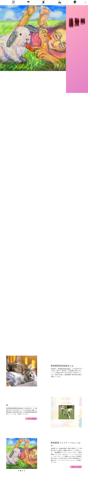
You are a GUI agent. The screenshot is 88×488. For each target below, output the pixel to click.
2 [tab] (20, 470)
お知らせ (13, 3)
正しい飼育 (59, 3)
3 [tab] (22, 470)
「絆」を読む (31, 418)
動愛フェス (43, 3)
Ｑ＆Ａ (75, 3)
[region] (21, 371)
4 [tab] (24, 470)
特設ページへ (76, 467)
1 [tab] (18, 470)
